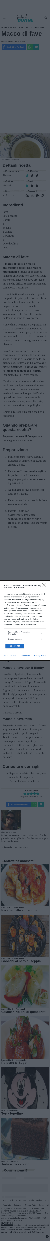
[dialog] (25, 620)
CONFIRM (14, 646)
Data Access (25, 655)
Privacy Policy (40, 655)
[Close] (44, 585)
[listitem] (25, 633)
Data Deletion (10, 655)
